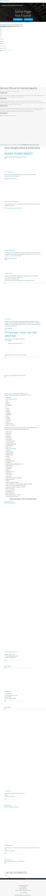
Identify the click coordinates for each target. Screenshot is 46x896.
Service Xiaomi (8, 319)
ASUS (7, 400)
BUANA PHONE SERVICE (19, 153)
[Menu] (44, 5)
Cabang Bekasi (8, 791)
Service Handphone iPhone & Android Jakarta (15, 22)
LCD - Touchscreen (9, 172)
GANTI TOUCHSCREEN (11, 448)
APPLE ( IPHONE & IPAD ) (11, 399)
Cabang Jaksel (8, 691)
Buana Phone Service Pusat (11, 652)
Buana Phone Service (34, 878)
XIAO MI (8, 403)
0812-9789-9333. (42, 878)
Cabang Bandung (8, 845)
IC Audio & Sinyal (8, 273)
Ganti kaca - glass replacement (11, 201)
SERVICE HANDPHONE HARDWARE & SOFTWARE (15, 157)
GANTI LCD (8, 447)
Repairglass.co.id (27, 895)
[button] (1, 62)
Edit (5, 150)
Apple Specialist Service (10, 250)
